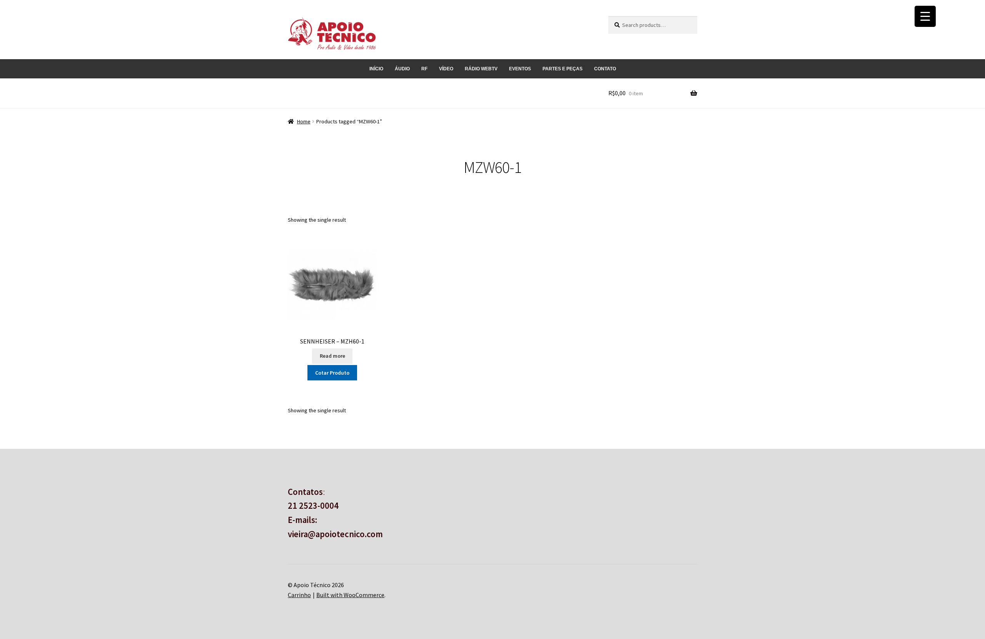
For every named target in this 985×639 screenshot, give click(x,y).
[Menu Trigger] (925, 16)
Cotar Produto (332, 372)
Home (304, 121)
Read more (332, 355)
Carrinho (299, 595)
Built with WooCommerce (350, 595)
